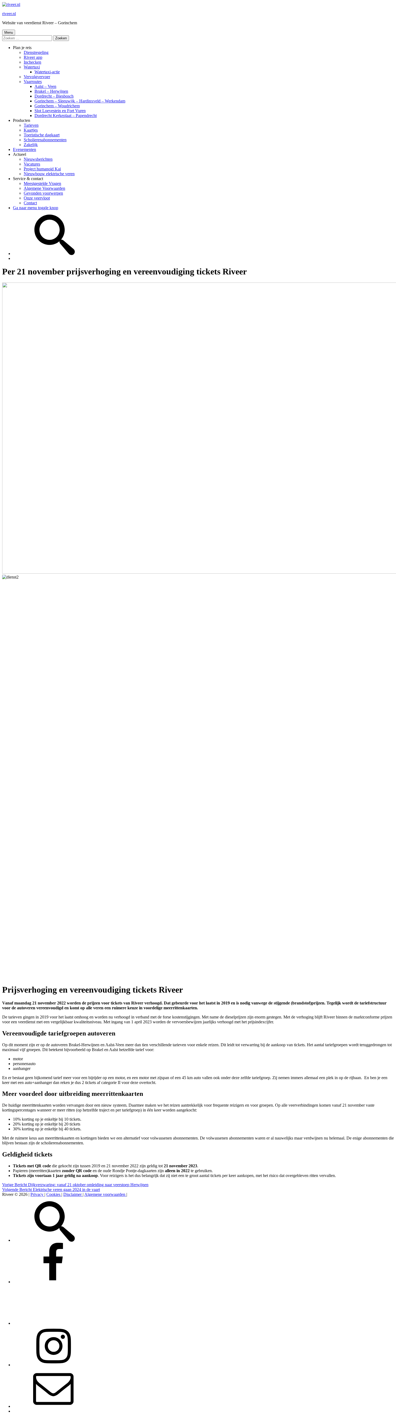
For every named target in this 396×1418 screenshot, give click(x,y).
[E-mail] (53, 1406)
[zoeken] (53, 253)
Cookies (53, 1194)
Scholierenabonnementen (45, 139)
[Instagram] (53, 1364)
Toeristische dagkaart (42, 135)
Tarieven (31, 125)
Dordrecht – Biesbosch (54, 96)
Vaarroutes (33, 81)
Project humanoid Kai (42, 169)
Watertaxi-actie (47, 72)
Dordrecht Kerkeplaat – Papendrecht (65, 115)
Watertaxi (32, 67)
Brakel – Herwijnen (51, 91)
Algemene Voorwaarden (44, 188)
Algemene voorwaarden (105, 1194)
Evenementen (24, 149)
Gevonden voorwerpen (43, 193)
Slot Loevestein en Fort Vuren (60, 110)
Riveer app (33, 57)
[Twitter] (53, 1323)
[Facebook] (53, 1281)
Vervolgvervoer (37, 76)
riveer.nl (9, 13)
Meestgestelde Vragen (42, 183)
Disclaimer (73, 1194)
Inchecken (32, 62)
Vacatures (32, 164)
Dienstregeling (36, 52)
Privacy (37, 1194)
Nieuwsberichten (38, 159)
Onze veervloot (37, 198)
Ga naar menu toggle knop (35, 207)
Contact (30, 203)
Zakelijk (31, 144)
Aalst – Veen (45, 86)
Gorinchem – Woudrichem (57, 106)
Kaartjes (31, 130)
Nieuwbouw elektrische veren (49, 173)
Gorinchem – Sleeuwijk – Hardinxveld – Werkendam (79, 101)
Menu (8, 32)
